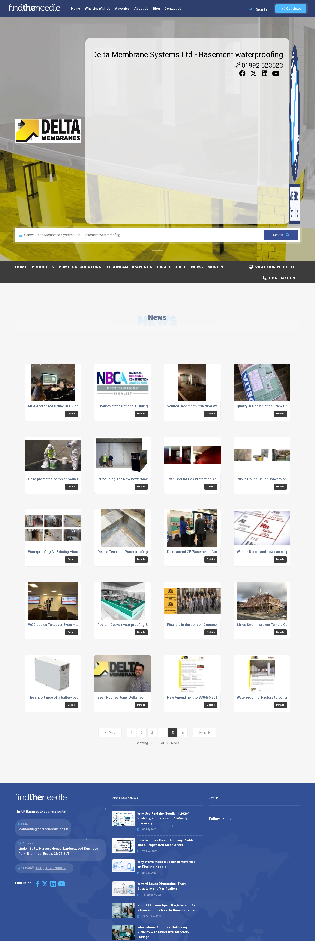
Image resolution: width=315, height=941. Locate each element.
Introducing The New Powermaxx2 (124, 479)
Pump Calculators (80, 267)
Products (43, 267)
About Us (141, 9)
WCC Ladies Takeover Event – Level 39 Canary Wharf (69, 625)
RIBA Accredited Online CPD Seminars (57, 406)
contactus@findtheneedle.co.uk (43, 829)
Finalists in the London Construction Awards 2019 (206, 625)
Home (75, 9)
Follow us (217, 819)
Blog (156, 9)
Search (278, 235)
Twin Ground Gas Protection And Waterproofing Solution (211, 479)
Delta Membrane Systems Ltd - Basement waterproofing (187, 54)
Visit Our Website (274, 267)
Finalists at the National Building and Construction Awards (143, 406)
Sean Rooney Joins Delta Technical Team (130, 697)
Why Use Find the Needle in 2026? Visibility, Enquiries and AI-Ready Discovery (163, 818)
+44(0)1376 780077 (51, 868)
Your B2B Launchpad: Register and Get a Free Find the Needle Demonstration (167, 907)
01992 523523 (261, 65)
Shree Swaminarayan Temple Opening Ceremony (275, 625)
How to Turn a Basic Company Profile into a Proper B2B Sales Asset (165, 842)
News (197, 267)
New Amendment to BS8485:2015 (193, 697)
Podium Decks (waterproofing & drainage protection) (139, 625)
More (213, 267)
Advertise (122, 9)
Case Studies (172, 267)
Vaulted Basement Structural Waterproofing (201, 406)
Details (72, 413)
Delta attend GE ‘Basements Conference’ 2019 (203, 552)
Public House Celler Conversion (262, 479)
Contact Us (173, 9)
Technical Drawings (129, 267)
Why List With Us (97, 9)
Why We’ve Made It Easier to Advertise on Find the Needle (166, 864)
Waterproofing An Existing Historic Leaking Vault (66, 552)
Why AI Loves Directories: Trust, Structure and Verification (161, 886)
